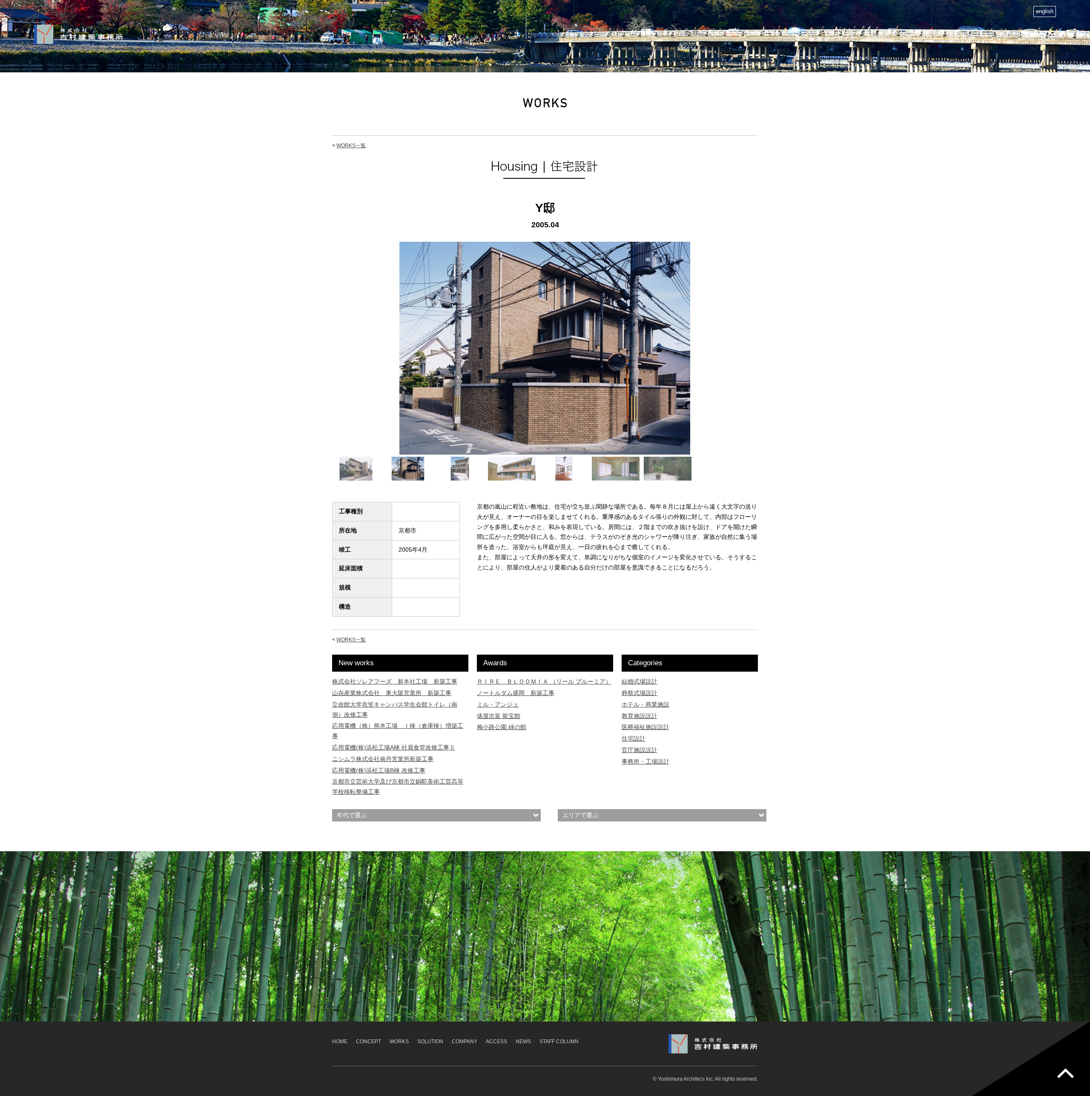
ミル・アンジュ (498, 704)
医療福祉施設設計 (645, 727)
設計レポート (919, 36)
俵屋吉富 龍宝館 (498, 716)
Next (769, 356)
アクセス (995, 36)
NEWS (523, 1041)
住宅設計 (633, 738)
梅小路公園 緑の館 (501, 727)
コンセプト (840, 36)
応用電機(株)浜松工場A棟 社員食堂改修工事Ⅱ (393, 747)
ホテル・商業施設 (645, 704)
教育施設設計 (639, 716)
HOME (339, 1041)
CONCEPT (368, 1041)
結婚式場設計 (639, 681)
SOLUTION (430, 1041)
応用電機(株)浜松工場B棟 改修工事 (378, 770)
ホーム (805, 36)
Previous (320, 356)
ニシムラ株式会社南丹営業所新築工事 (382, 758)
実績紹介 (878, 36)
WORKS (399, 1041)
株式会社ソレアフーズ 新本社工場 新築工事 (394, 681)
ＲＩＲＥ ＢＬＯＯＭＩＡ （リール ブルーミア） (544, 681)
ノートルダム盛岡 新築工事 (515, 693)
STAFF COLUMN (559, 1041)
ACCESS (496, 1041)
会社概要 (960, 36)
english (1044, 11)
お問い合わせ (1037, 36)
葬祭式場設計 (639, 693)
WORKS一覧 (351, 146)
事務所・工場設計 (645, 761)
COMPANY (464, 1041)
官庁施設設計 (639, 750)
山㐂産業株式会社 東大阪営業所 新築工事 (391, 693)
